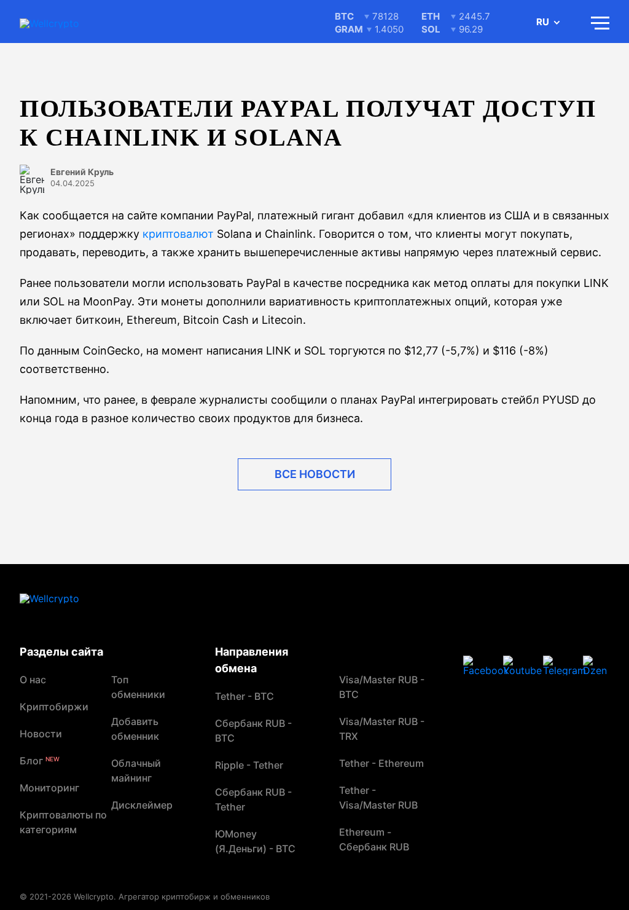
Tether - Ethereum (381, 763)
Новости (41, 734)
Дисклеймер (142, 805)
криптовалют (178, 233)
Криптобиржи (54, 706)
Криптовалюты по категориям (63, 822)
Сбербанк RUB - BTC (253, 730)
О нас (33, 679)
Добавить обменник (135, 728)
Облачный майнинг (136, 770)
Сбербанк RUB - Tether (253, 799)
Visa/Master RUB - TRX (381, 728)
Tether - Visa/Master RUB (378, 797)
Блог (40, 761)
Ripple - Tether (249, 765)
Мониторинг (49, 788)
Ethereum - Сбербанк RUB (374, 839)
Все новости (315, 474)
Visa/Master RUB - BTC (381, 686)
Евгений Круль (82, 172)
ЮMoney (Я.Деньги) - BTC (255, 841)
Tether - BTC (244, 696)
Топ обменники (138, 686)
